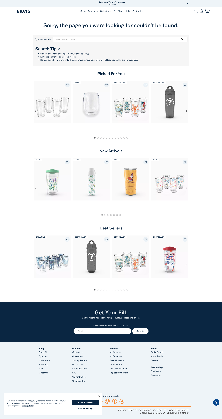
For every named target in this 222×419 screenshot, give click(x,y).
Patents (147, 410)
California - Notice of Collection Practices (111, 325)
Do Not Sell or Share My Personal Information (164, 413)
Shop (83, 11)
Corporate (156, 375)
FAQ (74, 373)
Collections (105, 11)
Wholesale (156, 371)
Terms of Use (134, 410)
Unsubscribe (78, 381)
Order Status (116, 364)
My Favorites (116, 356)
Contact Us (77, 352)
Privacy (122, 410)
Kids (128, 11)
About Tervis (157, 356)
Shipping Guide (79, 368)
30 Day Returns (79, 360)
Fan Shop (118, 11)
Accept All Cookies (85, 402)
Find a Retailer (158, 352)
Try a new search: (43, 39)
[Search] (182, 39)
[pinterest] (122, 401)
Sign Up (140, 331)
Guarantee (77, 356)
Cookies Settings (85, 408)
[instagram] (107, 401)
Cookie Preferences (178, 410)
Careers (154, 360)
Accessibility (159, 410)
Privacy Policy (28, 406)
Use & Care (77, 364)
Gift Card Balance (118, 368)
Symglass (93, 11)
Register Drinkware (119, 373)
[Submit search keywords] (196, 11)
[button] (140, 3)
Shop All (43, 352)
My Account (115, 352)
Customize (137, 11)
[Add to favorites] (67, 85)
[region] (53, 404)
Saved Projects (117, 360)
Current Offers (79, 377)
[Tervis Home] (22, 11)
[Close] (99, 396)
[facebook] (114, 401)
